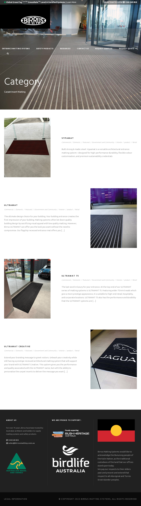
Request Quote (126, 48)
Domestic (76, 142)
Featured (86, 142)
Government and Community (103, 142)
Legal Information (15, 499)
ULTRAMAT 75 (70, 276)
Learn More (71, 2)
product (127, 142)
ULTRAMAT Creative (17, 346)
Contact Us (83, 48)
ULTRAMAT (11, 205)
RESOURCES (65, 48)
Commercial (66, 142)
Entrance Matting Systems (16, 48)
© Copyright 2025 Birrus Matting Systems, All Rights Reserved (98, 499)
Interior (119, 142)
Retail (134, 142)
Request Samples (103, 48)
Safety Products (44, 48)
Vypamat (68, 138)
